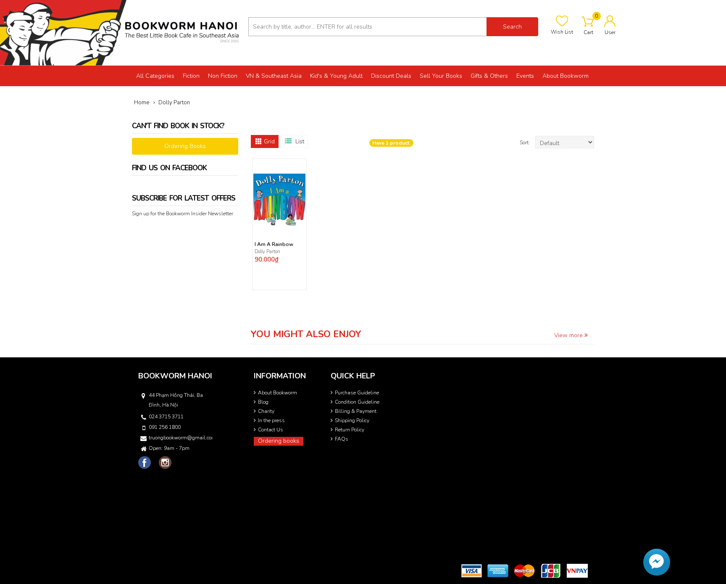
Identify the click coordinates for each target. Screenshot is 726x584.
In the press (271, 420)
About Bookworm (277, 392)
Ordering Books (185, 146)
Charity (266, 411)
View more (569, 335)
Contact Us (270, 429)
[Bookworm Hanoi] (121, 32)
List (299, 141)
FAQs (341, 439)
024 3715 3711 (166, 416)
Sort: (525, 142)
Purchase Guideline (357, 392)
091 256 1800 (165, 427)
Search (512, 27)
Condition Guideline (357, 402)
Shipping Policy (352, 420)
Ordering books (278, 441)
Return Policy (349, 429)
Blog (263, 402)
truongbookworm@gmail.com (180, 437)
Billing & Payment (355, 411)
